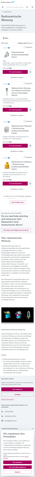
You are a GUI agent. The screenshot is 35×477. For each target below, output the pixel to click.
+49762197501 (9, 411)
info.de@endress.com (11, 421)
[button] (10, 68)
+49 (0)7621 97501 (10, 416)
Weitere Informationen (7, 399)
